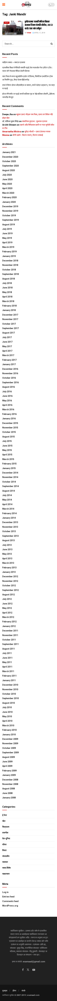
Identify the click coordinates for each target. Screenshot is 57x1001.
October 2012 (9, 585)
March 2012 (8, 617)
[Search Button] (52, 44)
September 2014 (10, 486)
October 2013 (9, 531)
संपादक (29, 33)
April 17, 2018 (39, 33)
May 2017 (7, 346)
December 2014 (10, 472)
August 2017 (8, 333)
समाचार (7, 22)
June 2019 (7, 233)
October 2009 (9, 748)
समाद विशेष (6, 868)
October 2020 (9, 161)
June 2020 (7, 179)
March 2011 (8, 671)
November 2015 (10, 427)
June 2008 (7, 793)
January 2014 (9, 518)
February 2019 (9, 251)
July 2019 (7, 229)
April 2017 (7, 351)
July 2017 (7, 337)
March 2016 (8, 409)
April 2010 (7, 721)
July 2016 (7, 391)
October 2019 (9, 215)
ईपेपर (14, 990)
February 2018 (9, 306)
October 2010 (9, 694)
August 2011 (8, 649)
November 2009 (10, 743)
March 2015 (8, 459)
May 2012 (7, 608)
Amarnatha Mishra (11, 131)
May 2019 (7, 238)
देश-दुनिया (6, 838)
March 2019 (8, 247)
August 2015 (8, 436)
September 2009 (10, 752)
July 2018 (7, 283)
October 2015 (9, 432)
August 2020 (8, 170)
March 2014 (8, 509)
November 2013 (10, 527)
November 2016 (10, 373)
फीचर (4, 844)
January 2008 (9, 797)
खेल (3, 821)
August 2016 (8, 387)
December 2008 (10, 779)
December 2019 (10, 206)
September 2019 (10, 220)
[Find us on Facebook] (23, 970)
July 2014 (7, 495)
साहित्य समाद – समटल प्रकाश (13, 62)
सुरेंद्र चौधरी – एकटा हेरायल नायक (37, 131)
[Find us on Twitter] (28, 970)
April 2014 (7, 504)
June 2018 (7, 287)
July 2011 (7, 653)
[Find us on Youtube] (33, 970)
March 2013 (8, 563)
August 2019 (8, 224)
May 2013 (7, 554)
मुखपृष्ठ (4, 990)
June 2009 (7, 761)
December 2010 (10, 685)
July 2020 (7, 175)
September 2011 (10, 644)
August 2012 (8, 594)
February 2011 (9, 676)
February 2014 (9, 513)
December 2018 (10, 260)
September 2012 (10, 590)
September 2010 (10, 698)
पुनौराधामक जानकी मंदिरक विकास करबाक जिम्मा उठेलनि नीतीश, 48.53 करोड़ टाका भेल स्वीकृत (39, 25)
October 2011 (9, 639)
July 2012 (7, 599)
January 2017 (9, 364)
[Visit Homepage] (26, 5)
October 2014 (9, 482)
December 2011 (10, 630)
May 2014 (7, 500)
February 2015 (9, 463)
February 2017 (9, 360)
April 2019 (7, 242)
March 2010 (8, 725)
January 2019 (9, 256)
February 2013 (9, 567)
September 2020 (10, 166)
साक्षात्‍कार (6, 874)
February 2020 (9, 197)
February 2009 (9, 770)
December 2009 (10, 739)
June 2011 (7, 658)
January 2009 (9, 775)
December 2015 (10, 423)
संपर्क (23, 990)
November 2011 (10, 635)
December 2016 (10, 369)
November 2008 (10, 784)
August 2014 (8, 491)
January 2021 (9, 152)
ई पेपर (4, 815)
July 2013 (7, 545)
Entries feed (8, 896)
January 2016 (9, 418)
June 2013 (7, 549)
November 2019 (10, 211)
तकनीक (5, 832)
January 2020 (9, 202)
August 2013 (8, 540)
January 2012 (9, 626)
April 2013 (7, 558)
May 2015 (7, 450)
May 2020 (7, 184)
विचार (4, 850)
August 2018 (8, 278)
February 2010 (9, 730)
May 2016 (7, 400)
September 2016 (10, 382)
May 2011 (7, 662)
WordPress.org (10, 905)
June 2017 (7, 342)
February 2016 (9, 414)
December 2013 (10, 522)
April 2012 (7, 612)
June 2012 (7, 603)
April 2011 (7, 666)
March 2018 (8, 301)
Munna (5, 135)
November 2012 (10, 581)
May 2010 (7, 716)
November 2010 (10, 689)
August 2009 (8, 757)
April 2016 (7, 405)
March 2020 (8, 193)
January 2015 (9, 468)
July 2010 (7, 707)
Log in (5, 892)
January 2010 (9, 734)
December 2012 (10, 576)
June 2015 (7, 445)
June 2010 (7, 712)
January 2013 (9, 572)
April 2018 (7, 296)
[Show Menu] (3, 4)
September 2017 (10, 328)
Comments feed (10, 901)
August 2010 (8, 703)
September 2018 (10, 274)
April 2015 (7, 454)
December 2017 (10, 315)
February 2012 (9, 621)
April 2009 (7, 766)
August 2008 (8, 788)
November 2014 (10, 477)
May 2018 (7, 292)
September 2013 (10, 536)
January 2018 (9, 310)
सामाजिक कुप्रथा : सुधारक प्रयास (34, 121)
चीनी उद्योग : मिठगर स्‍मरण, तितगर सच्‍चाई (28, 135)
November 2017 (10, 319)
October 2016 (9, 378)
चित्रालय (5, 827)
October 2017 (9, 324)
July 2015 (7, 441)
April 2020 (7, 188)
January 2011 (9, 680)
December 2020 (10, 157)
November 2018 (10, 265)
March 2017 (8, 355)
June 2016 (7, 396)
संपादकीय (5, 856)
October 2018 (9, 269)
